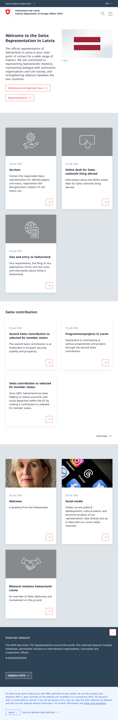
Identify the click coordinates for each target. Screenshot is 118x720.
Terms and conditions (95, 703)
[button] (112, 632)
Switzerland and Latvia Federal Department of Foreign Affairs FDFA (39, 12)
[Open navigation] (110, 14)
